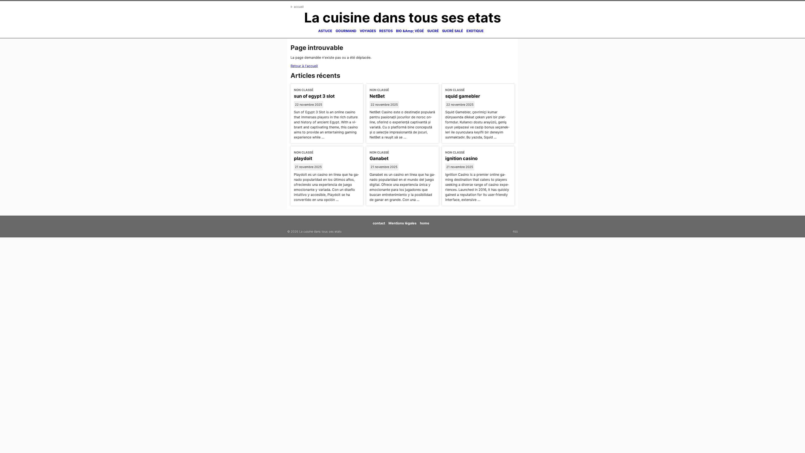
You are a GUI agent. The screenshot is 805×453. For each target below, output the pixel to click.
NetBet (377, 96)
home (424, 223)
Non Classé (303, 90)
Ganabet (379, 158)
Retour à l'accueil (304, 66)
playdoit (303, 158)
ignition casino (461, 158)
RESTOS (386, 31)
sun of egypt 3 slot (314, 96)
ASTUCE (325, 31)
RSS (515, 231)
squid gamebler (462, 96)
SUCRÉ (433, 31)
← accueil (297, 6)
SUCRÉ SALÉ (452, 31)
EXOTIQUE (475, 31)
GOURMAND (346, 31)
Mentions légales (402, 223)
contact (379, 223)
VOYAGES (368, 31)
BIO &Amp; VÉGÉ (410, 31)
